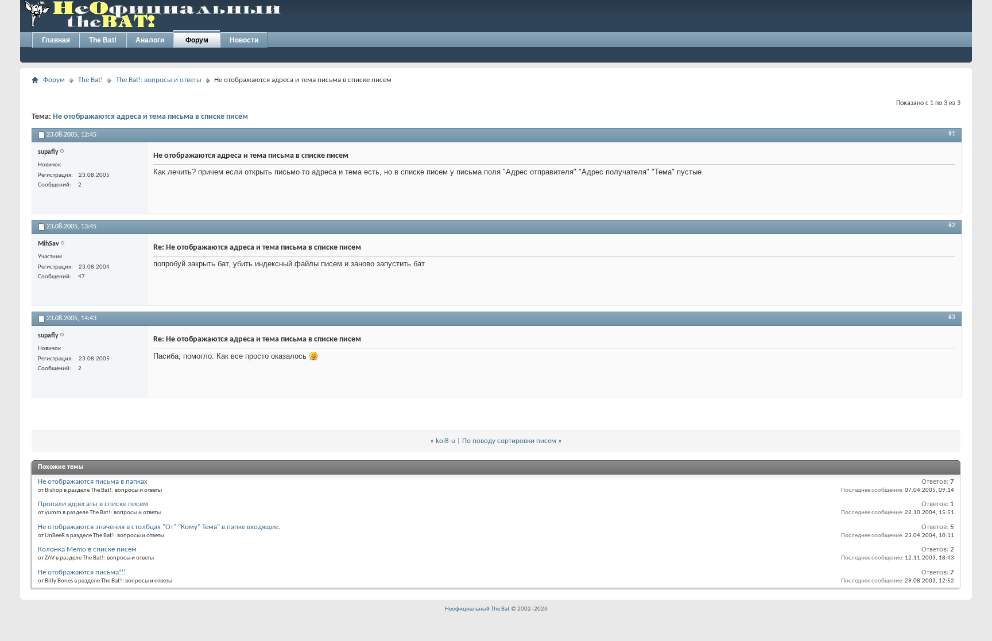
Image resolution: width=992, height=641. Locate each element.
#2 (951, 225)
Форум (196, 40)
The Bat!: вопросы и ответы (159, 80)
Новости (244, 40)
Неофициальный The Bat (477, 609)
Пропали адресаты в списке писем (93, 504)
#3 (951, 317)
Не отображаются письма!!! (82, 572)
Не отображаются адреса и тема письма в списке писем (150, 116)
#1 (951, 133)
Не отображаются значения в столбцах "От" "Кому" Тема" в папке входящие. (159, 527)
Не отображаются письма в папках (93, 481)
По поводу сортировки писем (509, 441)
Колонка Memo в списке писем (87, 549)
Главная (56, 40)
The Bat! (103, 40)
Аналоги (149, 40)
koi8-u (445, 441)
